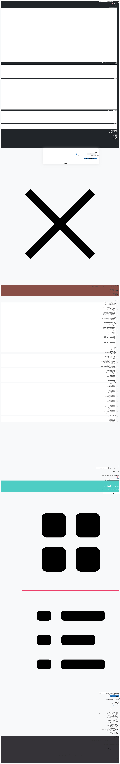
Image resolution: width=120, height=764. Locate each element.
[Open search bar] (118, 466)
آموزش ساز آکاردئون (109, 82)
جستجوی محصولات (113, 468)
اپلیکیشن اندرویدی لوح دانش (109, 327)
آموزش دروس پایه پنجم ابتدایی (104, 15)
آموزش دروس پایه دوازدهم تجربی (100, 45)
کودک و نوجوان (112, 303)
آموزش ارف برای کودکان (112, 699)
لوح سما (115, 138)
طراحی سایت (111, 114)
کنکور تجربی (108, 58)
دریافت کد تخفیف (113, 132)
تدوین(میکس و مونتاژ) (109, 115)
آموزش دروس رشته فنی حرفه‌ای (103, 52)
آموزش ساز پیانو (110, 83)
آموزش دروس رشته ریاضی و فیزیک (103, 36)
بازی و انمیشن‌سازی (109, 122)
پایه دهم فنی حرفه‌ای (103, 53)
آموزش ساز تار (110, 85)
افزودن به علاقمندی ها (114, 696)
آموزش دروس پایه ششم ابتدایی (104, 16)
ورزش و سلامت (110, 124)
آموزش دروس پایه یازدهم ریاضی (100, 38)
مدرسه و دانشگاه (113, 7)
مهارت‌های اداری (110, 116)
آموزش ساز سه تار (109, 95)
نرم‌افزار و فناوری (112, 110)
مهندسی (112, 118)
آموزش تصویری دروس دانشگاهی (109, 62)
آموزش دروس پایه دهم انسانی (101, 48)
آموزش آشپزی (110, 127)
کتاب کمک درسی (107, 17)
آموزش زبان (114, 130)
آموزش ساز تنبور (110, 86)
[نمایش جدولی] (70, 590)
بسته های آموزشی (107, 28)
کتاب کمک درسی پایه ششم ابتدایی (100, 26)
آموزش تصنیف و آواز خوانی (107, 79)
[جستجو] (99, 693)
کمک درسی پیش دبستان (102, 19)
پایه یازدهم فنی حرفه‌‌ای (103, 54)
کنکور (112, 57)
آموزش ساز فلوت (110, 98)
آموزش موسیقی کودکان (110, 413)
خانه (116, 5)
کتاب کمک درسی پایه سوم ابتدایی (100, 23)
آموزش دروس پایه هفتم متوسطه (103, 30)
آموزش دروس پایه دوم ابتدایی (104, 11)
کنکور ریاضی (108, 60)
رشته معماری (108, 120)
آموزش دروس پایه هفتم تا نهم (107, 29)
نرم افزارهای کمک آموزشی (109, 301)
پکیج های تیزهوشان (109, 61)
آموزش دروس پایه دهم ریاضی (101, 37)
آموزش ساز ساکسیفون (108, 93)
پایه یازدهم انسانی (104, 49)
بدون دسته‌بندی (113, 716)
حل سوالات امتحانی (112, 720)
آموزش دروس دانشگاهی (110, 352)
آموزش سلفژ (111, 107)
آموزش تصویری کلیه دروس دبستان (110, 323)
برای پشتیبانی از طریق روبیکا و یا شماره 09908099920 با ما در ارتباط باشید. (99, 286)
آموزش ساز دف (110, 90)
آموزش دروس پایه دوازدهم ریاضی (100, 40)
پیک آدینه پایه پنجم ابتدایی (105, 67)
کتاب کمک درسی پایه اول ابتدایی (101, 20)
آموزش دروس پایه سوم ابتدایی (104, 12)
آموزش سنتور (111, 94)
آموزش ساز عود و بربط (108, 97)
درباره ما (115, 135)
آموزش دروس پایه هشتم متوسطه (103, 32)
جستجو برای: (116, 693)
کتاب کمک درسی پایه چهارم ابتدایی (100, 24)
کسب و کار (114, 726)
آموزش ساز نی (110, 103)
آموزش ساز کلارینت (109, 99)
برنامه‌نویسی (111, 111)
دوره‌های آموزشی (113, 721)
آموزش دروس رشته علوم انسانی (103, 46)
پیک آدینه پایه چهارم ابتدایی (105, 66)
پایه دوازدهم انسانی (104, 50)
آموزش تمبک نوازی (109, 81)
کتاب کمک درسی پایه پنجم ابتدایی (100, 25)
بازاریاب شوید (113, 131)
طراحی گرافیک (110, 112)
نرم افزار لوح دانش (112, 291)
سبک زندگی (114, 724)
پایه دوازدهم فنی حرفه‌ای (102, 56)
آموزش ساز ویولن (110, 104)
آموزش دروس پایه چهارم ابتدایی (103, 13)
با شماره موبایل (81, 153)
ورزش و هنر (114, 123)
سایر (114, 381)
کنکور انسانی (112, 351)
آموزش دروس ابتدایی (109, 8)
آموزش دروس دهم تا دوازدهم (107, 34)
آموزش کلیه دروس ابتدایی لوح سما (109, 713)
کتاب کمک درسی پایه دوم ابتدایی (100, 21)
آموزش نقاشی (110, 128)
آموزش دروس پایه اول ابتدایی (104, 9)
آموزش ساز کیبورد (109, 102)
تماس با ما (114, 136)
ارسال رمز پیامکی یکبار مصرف (90, 158)
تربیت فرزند (112, 308)
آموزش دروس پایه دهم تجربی (101, 42)
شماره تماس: (94, 155)
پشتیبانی (115, 134)
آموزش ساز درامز (110, 89)
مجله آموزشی (113, 289)
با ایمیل (91, 153)
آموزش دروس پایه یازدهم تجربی (101, 44)
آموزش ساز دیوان (110, 91)
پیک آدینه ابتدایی (110, 65)
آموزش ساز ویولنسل (109, 106)
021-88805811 (113, 285)
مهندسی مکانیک (107, 119)
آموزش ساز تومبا (110, 87)
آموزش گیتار (111, 108)
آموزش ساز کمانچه (109, 101)
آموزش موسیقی (113, 78)
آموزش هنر (111, 126)
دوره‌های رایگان (113, 722)
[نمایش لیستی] (70, 688)
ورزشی (115, 733)
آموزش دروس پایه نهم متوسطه (104, 33)
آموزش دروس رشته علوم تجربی (103, 41)
